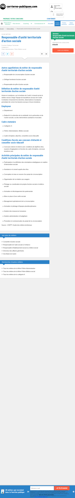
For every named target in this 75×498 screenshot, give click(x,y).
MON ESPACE (60, 14)
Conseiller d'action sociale (11, 242)
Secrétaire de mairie (9, 254)
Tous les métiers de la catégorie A (14, 274)
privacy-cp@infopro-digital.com (41, 496)
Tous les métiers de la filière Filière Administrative (19, 268)
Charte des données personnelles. (46, 494)
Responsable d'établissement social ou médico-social (20, 248)
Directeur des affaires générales (13, 251)
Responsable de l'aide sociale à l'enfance (16, 245)
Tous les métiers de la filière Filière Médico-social (19, 271)
